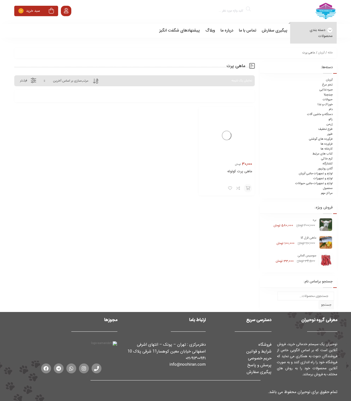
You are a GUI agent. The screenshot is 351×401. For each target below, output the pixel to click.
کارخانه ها (327, 149)
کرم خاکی (327, 158)
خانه (330, 52)
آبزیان (321, 52)
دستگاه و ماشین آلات (320, 114)
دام (331, 109)
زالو (331, 119)
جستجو (326, 305)
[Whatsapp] (71, 368)
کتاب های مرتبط (322, 153)
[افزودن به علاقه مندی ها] (230, 188)
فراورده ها (327, 144)
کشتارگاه (328, 163)
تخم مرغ (327, 84)
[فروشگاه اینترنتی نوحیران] (326, 12)
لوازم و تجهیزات (323, 178)
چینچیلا (328, 94)
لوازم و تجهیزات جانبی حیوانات (314, 183)
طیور (330, 134)
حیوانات (328, 99)
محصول (328, 188)
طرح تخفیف (325, 129)
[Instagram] (84, 368)
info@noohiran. (183, 364)
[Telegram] (59, 368)
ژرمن (329, 124)
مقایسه (238, 188)
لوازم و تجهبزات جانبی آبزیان (316, 173)
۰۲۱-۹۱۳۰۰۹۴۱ (196, 358)
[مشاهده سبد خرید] (51, 11)
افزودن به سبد (248, 188)
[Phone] (96, 368)
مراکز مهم (327, 193)
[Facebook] (46, 368)
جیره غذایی (326, 89)
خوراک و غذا (325, 104)
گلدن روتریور (325, 168)
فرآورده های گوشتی (321, 139)
